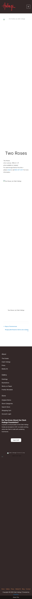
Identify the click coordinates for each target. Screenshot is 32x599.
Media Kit (5, 369)
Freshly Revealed (7, 389)
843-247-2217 (19, 170)
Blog (23, 589)
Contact (28, 589)
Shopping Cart (6, 410)
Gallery (8, 589)
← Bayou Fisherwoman (10, 326)
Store (3, 589)
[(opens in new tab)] (16, 519)
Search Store (6, 407)
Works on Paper (7, 386)
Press (3, 365)
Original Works (6, 400)
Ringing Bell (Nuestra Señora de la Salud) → (16, 330)
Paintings (5, 379)
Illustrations (5, 383)
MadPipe (16, 594)
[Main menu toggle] (28, 7)
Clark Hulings (6, 362)
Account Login (6, 414)
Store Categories (7, 403)
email (9, 170)
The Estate (5, 358)
